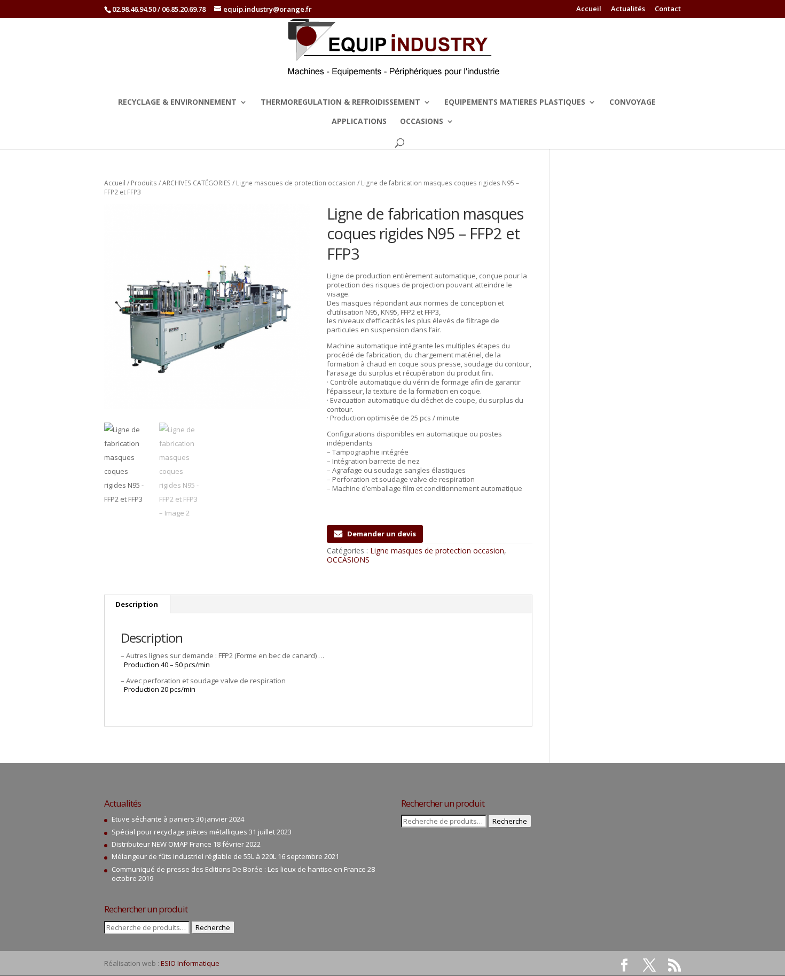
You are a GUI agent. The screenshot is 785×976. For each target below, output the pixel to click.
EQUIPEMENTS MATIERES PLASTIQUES (514, 102)
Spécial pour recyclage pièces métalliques (179, 832)
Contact (668, 9)
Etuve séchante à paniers (153, 819)
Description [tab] (136, 604)
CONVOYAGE (632, 102)
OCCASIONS (421, 122)
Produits (144, 183)
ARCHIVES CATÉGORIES (196, 183)
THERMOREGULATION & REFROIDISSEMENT (340, 102)
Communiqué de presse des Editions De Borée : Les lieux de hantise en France (239, 869)
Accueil (588, 9)
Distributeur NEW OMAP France (161, 844)
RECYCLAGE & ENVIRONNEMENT (177, 102)
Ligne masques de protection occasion (296, 183)
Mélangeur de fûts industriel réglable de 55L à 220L (194, 856)
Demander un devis (381, 533)
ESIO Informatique (190, 963)
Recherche (212, 927)
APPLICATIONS (359, 122)
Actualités (628, 9)
